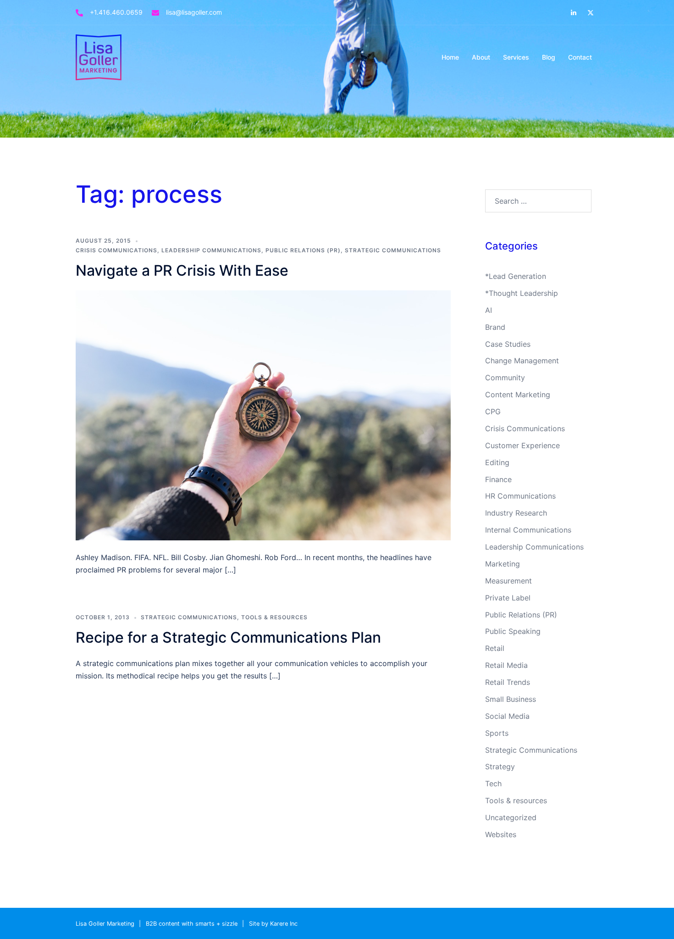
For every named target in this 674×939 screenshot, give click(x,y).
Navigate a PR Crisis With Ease (182, 270)
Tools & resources (274, 617)
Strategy (500, 766)
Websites (500, 834)
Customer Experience (522, 445)
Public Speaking (513, 631)
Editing (497, 462)
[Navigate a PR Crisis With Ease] (263, 414)
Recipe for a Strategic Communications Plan (228, 637)
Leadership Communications (211, 250)
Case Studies (507, 344)
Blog (548, 57)
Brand (495, 327)
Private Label (507, 597)
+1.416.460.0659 (116, 12)
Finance (498, 479)
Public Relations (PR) (303, 250)
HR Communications (520, 495)
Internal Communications (528, 529)
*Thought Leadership (521, 293)
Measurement (508, 580)
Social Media (507, 716)
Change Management (522, 360)
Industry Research (516, 512)
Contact (580, 57)
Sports (496, 733)
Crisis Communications (116, 250)
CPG (493, 411)
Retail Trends (507, 682)
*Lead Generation (515, 276)
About (481, 57)
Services (516, 57)
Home (450, 57)
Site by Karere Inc (273, 923)
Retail (494, 648)
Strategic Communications (393, 250)
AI (488, 310)
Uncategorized (510, 817)
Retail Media (506, 665)
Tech (493, 783)
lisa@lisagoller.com (194, 12)
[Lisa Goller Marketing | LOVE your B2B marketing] (99, 56)
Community (505, 377)
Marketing (502, 563)
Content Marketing (517, 394)
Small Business (510, 699)
